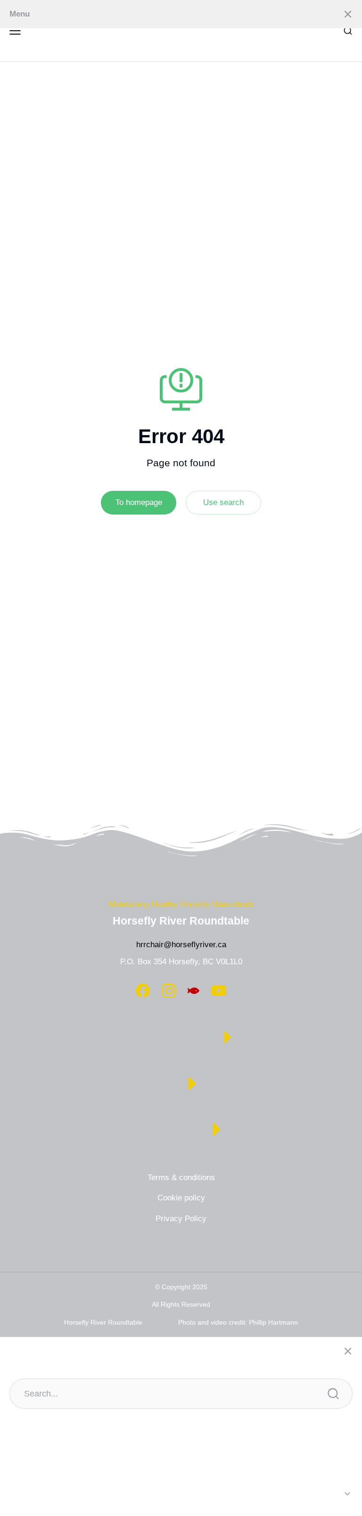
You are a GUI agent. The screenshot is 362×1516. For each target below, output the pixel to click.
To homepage (138, 502)
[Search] (333, 1394)
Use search (223, 502)
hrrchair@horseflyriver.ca (181, 944)
